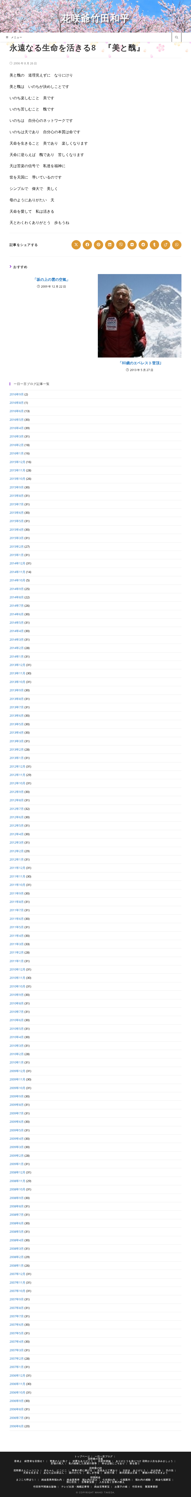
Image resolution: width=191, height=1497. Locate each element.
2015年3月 (17, 538)
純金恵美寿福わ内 (51, 1479)
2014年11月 (17, 572)
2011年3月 (17, 944)
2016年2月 (17, 445)
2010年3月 (17, 1045)
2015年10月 (17, 479)
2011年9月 (17, 893)
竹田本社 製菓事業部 (145, 1486)
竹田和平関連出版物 (44, 1486)
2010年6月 (17, 1020)
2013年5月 (17, 724)
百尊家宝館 (88, 1482)
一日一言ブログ (104, 1456)
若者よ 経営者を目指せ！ (29, 1461)
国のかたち (75, 1472)
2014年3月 (17, 639)
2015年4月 (17, 529)
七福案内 (125, 1479)
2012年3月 (17, 842)
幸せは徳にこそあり (113, 1463)
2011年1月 (17, 961)
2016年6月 (17, 411)
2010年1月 (17, 1062)
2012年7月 (17, 809)
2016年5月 (17, 419)
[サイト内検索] (176, 37)
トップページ (82, 1456)
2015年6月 (17, 512)
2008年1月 (17, 1265)
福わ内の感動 (143, 1479)
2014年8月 (17, 597)
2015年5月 (17, 521)
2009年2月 (17, 1155)
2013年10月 (17, 682)
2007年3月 (17, 1350)
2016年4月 (17, 428)
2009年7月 (17, 1113)
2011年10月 (17, 885)
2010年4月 (17, 1037)
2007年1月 (17, 1367)
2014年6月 (17, 614)
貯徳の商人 (57, 1463)
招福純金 (95, 1477)
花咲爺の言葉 (95, 1458)
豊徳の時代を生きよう (155, 1472)
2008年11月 (17, 1181)
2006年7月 (17, 1418)
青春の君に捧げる (82, 1470)
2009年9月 (17, 1096)
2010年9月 (17, 995)
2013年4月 (17, 732)
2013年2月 (17, 749)
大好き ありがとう (134, 1470)
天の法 (170, 1470)
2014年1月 (17, 656)
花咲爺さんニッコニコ (26, 1470)
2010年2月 (17, 1054)
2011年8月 (17, 902)
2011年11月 (17, 876)
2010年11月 (17, 978)
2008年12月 (17, 1172)
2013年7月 (17, 707)
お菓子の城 (121, 1486)
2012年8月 (17, 800)
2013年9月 (17, 690)
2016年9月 (17, 394)
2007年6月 (17, 1324)
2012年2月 (17, 851)
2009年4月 (17, 1138)
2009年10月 (17, 1088)
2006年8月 (17, 1409)
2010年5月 (17, 1029)
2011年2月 (17, 952)
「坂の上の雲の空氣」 (51, 279)
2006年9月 (17, 1401)
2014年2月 (17, 648)
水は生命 (156, 1470)
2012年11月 (17, 775)
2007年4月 (17, 1341)
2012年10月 (17, 783)
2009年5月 (17, 1130)
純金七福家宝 (163, 1479)
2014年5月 (17, 622)
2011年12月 (17, 868)
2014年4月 (17, 631)
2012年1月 (17, 859)
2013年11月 (17, 673)
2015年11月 (17, 470)
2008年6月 (17, 1223)
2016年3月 (17, 436)
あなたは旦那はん (54, 1472)
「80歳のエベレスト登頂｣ (139, 362)
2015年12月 (17, 462)
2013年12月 (17, 665)
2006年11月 (17, 1384)
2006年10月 (17, 1392)
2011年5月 (17, 927)
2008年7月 (17, 1214)
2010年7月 (17, 1012)
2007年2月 (17, 1358)
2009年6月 (17, 1121)
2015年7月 (17, 504)
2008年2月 (17, 1257)
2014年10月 (17, 580)
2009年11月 (17, 1079)
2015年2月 (17, 546)
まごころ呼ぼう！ (26, 1479)
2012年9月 (17, 792)
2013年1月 (17, 758)
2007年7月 (17, 1316)
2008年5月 (17, 1231)
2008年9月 (17, 1198)
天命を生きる (31, 1472)
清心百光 (71, 1482)
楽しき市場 (93, 1472)
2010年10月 (17, 986)
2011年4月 (17, 936)
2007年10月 (17, 1291)
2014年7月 (17, 605)
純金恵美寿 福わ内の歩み (82, 1479)
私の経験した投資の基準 (83, 1463)
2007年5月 (17, 1333)
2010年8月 (17, 1003)
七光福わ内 (108, 1479)
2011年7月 (17, 910)
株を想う (135, 1463)
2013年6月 (17, 715)
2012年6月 (17, 817)
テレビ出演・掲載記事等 (75, 1486)
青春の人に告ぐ (59, 1461)
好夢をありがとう (83, 1461)
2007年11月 (17, 1282)
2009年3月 (17, 1147)
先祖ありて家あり (107, 1470)
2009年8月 (17, 1105)
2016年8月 (17, 403)
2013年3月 (17, 741)
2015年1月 (17, 555)
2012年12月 (17, 766)
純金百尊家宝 (102, 1486)
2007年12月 (17, 1274)
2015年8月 (17, 495)
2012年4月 (17, 834)
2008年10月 (17, 1189)
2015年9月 (17, 487)
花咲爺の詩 (95, 1468)
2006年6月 (17, 1426)
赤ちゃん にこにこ (55, 1470)
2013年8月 (17, 699)
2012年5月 (17, 825)
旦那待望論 (104, 1461)
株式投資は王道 (128, 1472)
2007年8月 (17, 1308)
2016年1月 (17, 453)
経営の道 (109, 1472)
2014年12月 (17, 563)
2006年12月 (17, 1375)
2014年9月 (17, 589)
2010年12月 (17, 969)
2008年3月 (17, 1248)
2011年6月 (17, 919)
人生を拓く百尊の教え (112, 1482)
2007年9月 (17, 1299)
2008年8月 (17, 1206)
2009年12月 (17, 1071)
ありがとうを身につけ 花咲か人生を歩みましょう (144, 1461)
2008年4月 (17, 1240)
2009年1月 (17, 1164)
